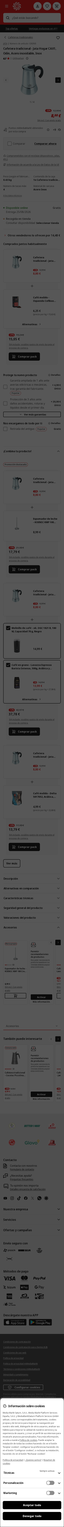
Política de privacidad (13, 1460)
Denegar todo (32, 1516)
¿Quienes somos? (33, 1460)
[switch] (50, 1483)
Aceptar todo (32, 1505)
